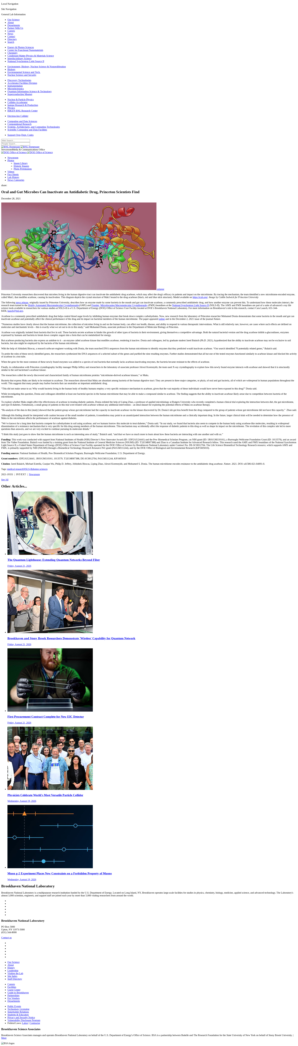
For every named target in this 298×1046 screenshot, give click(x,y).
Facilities (11, 987)
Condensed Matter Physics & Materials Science (30, 55)
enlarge (160, 289)
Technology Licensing (18, 1009)
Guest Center (13, 990)
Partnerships (13, 995)
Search (10, 42)
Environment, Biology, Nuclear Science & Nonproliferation (36, 66)
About (10, 22)
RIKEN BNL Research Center (22, 110)
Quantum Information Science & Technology (29, 91)
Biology (11, 69)
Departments (13, 25)
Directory (12, 39)
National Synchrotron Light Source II (25, 61)
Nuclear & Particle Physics (20, 99)
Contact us (6, 937)
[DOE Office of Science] (27, 152)
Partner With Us (15, 28)
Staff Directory (14, 979)
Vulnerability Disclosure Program (23, 1020)
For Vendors (13, 998)
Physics (11, 108)
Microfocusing (107, 305)
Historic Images (21, 166)
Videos (10, 171)
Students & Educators (18, 1014)
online (162, 319)
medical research (15, 469)
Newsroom (12, 157)
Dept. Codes (27, 135)
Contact (11, 36)
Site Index (12, 976)
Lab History (13, 177)
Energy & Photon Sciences (20, 47)
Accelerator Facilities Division (22, 83)
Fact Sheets (13, 174)
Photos (10, 160)
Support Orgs (14, 135)
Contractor (35, 1023)
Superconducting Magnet (19, 94)
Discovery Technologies (19, 80)
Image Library (21, 163)
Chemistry (12, 53)
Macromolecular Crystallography (131, 305)
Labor (25, 1023)
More (4, 1038)
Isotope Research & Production (22, 105)
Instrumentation (15, 86)
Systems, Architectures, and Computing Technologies (33, 127)
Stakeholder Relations (18, 1012)
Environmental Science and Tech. (23, 72)
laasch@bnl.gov (15, 311)
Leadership (12, 970)
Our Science (13, 19)
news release (22, 302)
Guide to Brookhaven (18, 992)
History (11, 967)
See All (4, 479)
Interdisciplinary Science (19, 58)
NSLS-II (27, 469)
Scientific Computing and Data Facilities (27, 129)
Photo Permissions (23, 169)
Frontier (95, 305)
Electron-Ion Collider (17, 116)
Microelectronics (15, 88)
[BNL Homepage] (20, 146)
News (10, 33)
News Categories (15, 180)
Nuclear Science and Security (21, 75)
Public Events (14, 1006)
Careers (11, 31)
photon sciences (39, 469)
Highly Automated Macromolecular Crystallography (53, 305)
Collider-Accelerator (17, 102)
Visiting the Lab (15, 973)
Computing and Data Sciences (22, 121)
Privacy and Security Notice (21, 1017)
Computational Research (19, 124)
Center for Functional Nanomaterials (25, 50)
